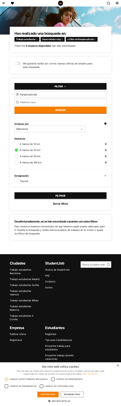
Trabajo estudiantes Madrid (25, 279)
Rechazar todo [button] (72, 394)
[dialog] (60, 384)
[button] (60, 401)
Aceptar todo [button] (48, 394)
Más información (90, 374)
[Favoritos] (12, 3)
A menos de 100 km (30, 162)
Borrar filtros (60, 203)
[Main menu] (3, 3)
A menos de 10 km (30, 144)
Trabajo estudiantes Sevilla (24, 285)
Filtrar (60, 195)
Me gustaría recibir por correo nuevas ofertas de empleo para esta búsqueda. (57, 65)
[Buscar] (109, 3)
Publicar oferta (18, 334)
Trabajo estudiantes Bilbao (24, 300)
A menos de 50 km (30, 156)
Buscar (60, 110)
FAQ (47, 275)
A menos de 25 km (30, 150)
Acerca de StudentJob (57, 269)
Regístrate (50, 334)
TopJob (24, 181)
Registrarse (16, 340)
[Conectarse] (117, 3)
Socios (49, 287)
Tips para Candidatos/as (58, 340)
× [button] (118, 365)
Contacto (50, 281)
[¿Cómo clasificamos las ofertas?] (105, 124)
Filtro (59, 86)
